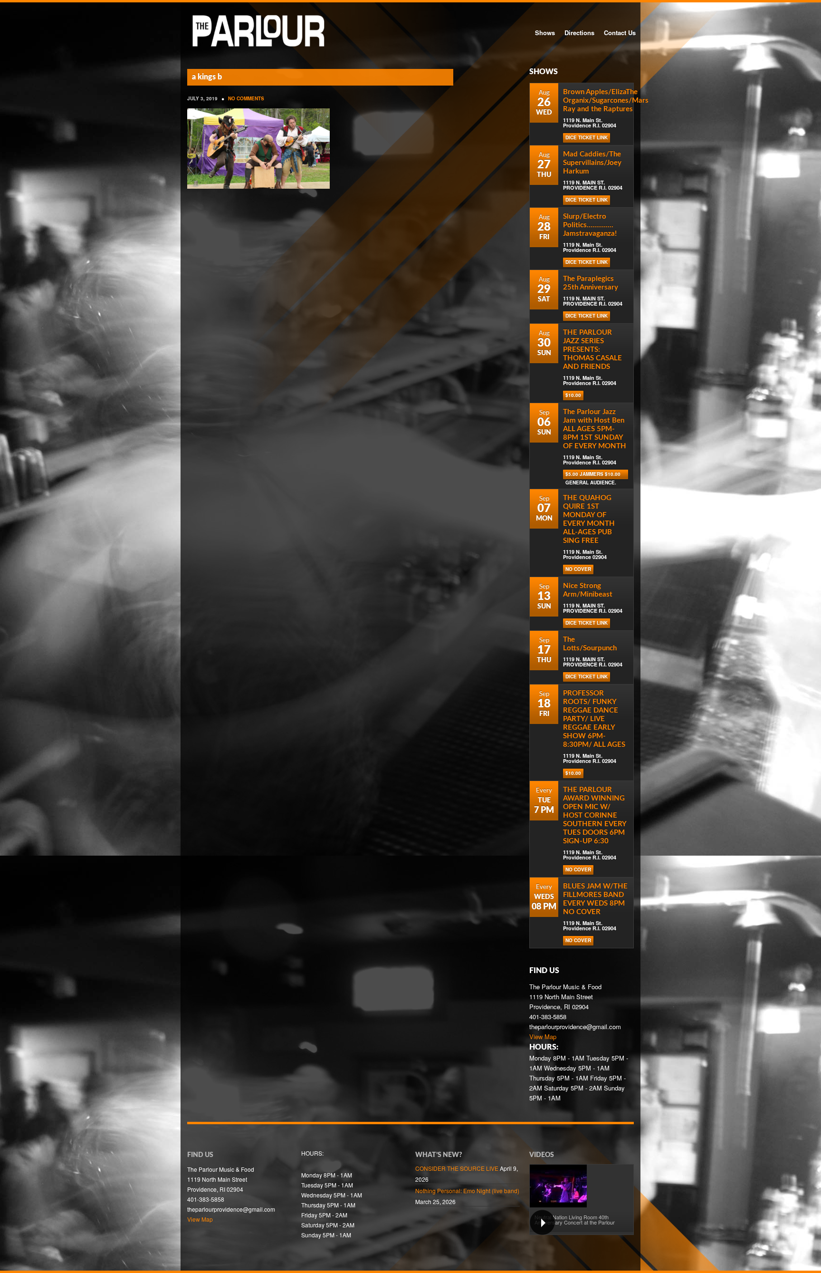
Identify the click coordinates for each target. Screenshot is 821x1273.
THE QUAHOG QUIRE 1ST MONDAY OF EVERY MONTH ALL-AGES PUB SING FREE (589, 519)
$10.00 (573, 395)
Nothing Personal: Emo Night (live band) (467, 1190)
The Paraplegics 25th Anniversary (590, 283)
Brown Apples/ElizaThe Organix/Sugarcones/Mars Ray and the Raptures (606, 100)
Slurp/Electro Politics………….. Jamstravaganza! (590, 225)
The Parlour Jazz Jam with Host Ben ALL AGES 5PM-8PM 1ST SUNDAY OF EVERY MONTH (594, 429)
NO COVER (578, 569)
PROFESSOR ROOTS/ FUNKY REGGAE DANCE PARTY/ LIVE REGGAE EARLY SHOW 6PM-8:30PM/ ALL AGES (594, 719)
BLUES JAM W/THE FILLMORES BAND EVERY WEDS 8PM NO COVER (595, 899)
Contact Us (620, 32)
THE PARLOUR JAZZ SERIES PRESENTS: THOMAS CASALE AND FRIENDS (592, 349)
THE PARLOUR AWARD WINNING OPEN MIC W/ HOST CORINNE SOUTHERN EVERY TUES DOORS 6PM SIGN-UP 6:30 (594, 815)
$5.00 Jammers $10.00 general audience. (593, 475)
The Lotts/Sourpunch (590, 644)
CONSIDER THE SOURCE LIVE (456, 1168)
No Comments (246, 98)
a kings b (207, 77)
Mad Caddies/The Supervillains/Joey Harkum (592, 163)
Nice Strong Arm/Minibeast (587, 590)
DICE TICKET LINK (586, 137)
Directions (579, 32)
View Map (542, 1036)
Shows (545, 32)
